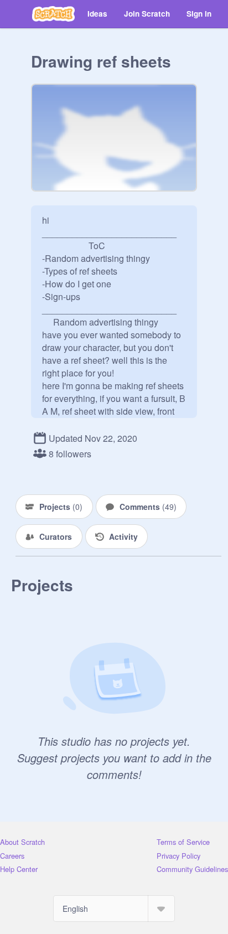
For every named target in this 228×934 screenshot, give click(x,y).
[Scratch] (53, 14)
